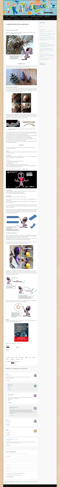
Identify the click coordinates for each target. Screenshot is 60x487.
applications (8, 357)
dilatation (26, 357)
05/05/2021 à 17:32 (10, 385)
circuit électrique (21, 357)
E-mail (8, 468)
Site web (7, 470)
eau (30, 357)
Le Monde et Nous (19, 343)
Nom (8, 465)
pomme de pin (12, 359)
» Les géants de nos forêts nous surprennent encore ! (46, 44)
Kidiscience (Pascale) (13, 407)
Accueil (6, 16)
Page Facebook (42, 22)
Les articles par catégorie (24, 16)
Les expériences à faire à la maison (36, 16)
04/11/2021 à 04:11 (10, 395)
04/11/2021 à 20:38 (12, 408)
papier (7, 359)
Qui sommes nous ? (8, 18)
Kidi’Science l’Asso (17, 18)
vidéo (22, 359)
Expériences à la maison (22, 27)
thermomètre (18, 359)
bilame (13, 357)
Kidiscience (9, 27)
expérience (33, 357)
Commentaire (8, 456)
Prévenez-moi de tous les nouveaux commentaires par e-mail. (16, 473)
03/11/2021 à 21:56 (8, 440)
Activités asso (36, 18)
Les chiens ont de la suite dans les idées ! (45, 37)
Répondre (8, 380)
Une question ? (47, 16)
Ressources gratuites (14, 16)
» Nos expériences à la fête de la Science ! (11, 439)
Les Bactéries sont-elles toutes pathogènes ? (45, 33)
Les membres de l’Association (27, 18)
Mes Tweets (41, 26)
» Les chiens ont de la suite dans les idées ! (45, 58)
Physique (26, 27)
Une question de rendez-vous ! (43, 35)
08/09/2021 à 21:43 (8, 430)
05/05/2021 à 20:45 (8, 420)
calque (16, 357)
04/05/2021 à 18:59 (8, 375)
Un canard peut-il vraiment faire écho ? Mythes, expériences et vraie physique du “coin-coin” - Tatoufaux (46, 49)
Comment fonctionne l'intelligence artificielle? (45, 54)
